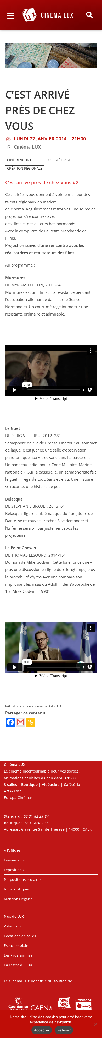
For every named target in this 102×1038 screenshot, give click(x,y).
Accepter (41, 1030)
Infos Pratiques (17, 889)
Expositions (14, 869)
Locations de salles (20, 935)
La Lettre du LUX (18, 965)
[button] (89, 15)
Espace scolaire (17, 945)
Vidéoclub (12, 926)
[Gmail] (20, 722)
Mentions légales (18, 898)
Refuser (64, 1030)
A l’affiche (12, 850)
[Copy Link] (30, 722)
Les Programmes (18, 955)
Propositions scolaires (22, 879)
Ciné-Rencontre (21, 160)
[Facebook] (10, 722)
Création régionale (24, 168)
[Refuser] (95, 1024)
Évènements (14, 860)
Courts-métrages (57, 160)
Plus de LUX (14, 916)
